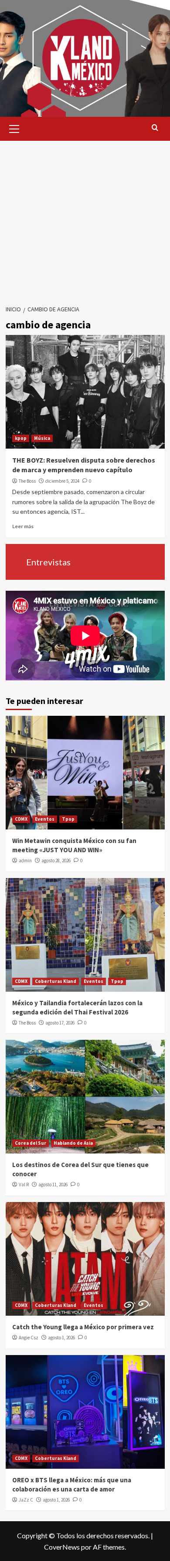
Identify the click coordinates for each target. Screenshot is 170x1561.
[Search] (155, 128)
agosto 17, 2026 (60, 1023)
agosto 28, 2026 (56, 860)
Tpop (68, 819)
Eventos (44, 819)
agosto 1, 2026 (61, 1338)
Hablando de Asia (73, 1143)
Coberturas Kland (55, 981)
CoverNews (62, 1547)
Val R (24, 1184)
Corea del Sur (30, 1143)
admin (25, 860)
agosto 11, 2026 (53, 1184)
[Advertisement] (85, 217)
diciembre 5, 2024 (62, 481)
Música (42, 438)
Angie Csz (28, 1338)
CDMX (21, 819)
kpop (21, 438)
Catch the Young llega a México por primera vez (83, 1327)
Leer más (23, 526)
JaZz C (26, 1500)
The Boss (27, 481)
